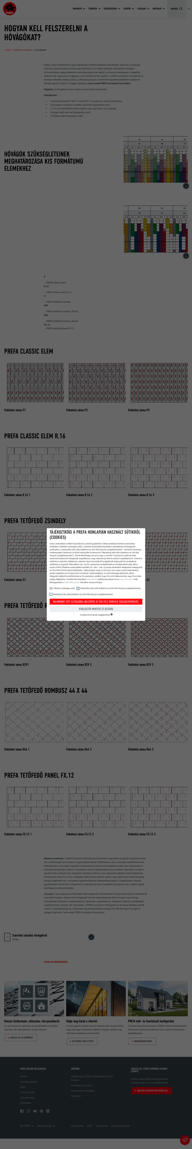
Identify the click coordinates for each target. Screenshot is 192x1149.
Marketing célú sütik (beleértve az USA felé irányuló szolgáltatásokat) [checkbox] (83, 594)
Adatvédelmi (92, 579)
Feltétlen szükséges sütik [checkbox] (64, 588)
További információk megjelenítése (95, 615)
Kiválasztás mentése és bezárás (96, 609)
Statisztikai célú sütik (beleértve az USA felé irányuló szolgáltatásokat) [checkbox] (110, 588)
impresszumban (126, 579)
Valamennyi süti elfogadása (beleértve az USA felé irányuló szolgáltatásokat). (96, 601)
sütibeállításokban (72, 582)
